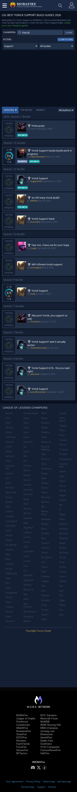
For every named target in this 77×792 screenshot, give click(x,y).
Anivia (9, 446)
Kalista (27, 475)
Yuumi (62, 576)
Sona (44, 604)
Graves (9, 611)
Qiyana (45, 482)
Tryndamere (65, 459)
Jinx (25, 460)
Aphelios (10, 456)
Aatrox (9, 413)
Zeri (61, 595)
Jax (25, 446)
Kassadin (28, 489)
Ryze (43, 538)
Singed (44, 581)
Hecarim (10, 621)
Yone (61, 562)
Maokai (27, 584)
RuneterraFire (23, 731)
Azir (8, 478)
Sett (43, 562)
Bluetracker (46, 734)
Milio (26, 599)
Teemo (63, 440)
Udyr (61, 476)
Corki (8, 530)
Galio (8, 587)
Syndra (63, 413)
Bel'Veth (10, 487)
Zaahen (63, 581)
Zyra (61, 614)
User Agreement (14, 781)
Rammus (45, 497)
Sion (43, 585)
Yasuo (62, 557)
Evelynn (10, 563)
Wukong (63, 538)
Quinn (44, 487)
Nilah (44, 437)
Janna (26, 437)
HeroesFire (22, 750)
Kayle (26, 499)
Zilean (62, 604)
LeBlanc (28, 532)
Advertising (49, 781)
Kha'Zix (27, 513)
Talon (62, 430)
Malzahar (28, 580)
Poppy (44, 473)
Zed (61, 590)
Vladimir (63, 523)
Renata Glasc (45, 513)
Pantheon (46, 468)
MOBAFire (22, 715)
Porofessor (22, 721)
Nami (44, 413)
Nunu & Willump (45, 448)
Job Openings (64, 781)
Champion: (9, 32)
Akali (8, 422)
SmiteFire (21, 734)
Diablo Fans (46, 740)
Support (41, 786)
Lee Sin (27, 537)
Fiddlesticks (12, 573)
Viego (62, 514)
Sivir (43, 590)
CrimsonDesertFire (50, 750)
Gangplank (11, 592)
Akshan (9, 427)
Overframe (46, 743)
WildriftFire (22, 728)
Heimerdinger (31, 413)
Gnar (8, 602)
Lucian (27, 560)
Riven (44, 528)
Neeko (44, 427)
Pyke (43, 478)
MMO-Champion (49, 728)
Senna (44, 552)
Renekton (46, 519)
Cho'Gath (10, 525)
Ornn (44, 463)
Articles (52, 786)
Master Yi (28, 589)
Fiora (8, 578)
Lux (25, 570)
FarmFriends (23, 743)
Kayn (26, 503)
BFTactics (21, 753)
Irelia (26, 427)
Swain (44, 614)
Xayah (62, 543)
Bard (8, 482)
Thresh (63, 444)
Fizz (8, 582)
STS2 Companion (49, 747)
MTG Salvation (48, 715)
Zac (61, 585)
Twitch (62, 471)
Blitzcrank (11, 492)
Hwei (26, 418)
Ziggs (62, 600)
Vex (61, 504)
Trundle (63, 454)
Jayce (26, 451)
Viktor (62, 519)
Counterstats (23, 724)
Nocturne (46, 441)
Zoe (61, 609)
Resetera (21, 740)
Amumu (10, 441)
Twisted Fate (63, 465)
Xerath (62, 547)
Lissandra (29, 551)
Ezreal (9, 568)
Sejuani (45, 547)
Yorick (62, 566)
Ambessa (10, 437)
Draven (9, 549)
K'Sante (27, 465)
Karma (27, 479)
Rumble (45, 533)
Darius (9, 535)
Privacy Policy (33, 781)
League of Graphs (26, 718)
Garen (9, 597)
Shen (44, 571)
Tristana (63, 449)
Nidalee (45, 432)
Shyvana (45, 576)
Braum (9, 501)
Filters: (7, 39)
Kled (26, 522)
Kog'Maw (28, 527)
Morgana (28, 616)
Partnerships (27, 786)
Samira (45, 543)
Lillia (26, 546)
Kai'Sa (27, 470)
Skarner (45, 595)
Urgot (62, 481)
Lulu (26, 565)
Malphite (28, 575)
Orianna (45, 459)
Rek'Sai (45, 501)
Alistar (9, 432)
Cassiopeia (11, 521)
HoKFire (44, 753)
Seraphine (46, 557)
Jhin (25, 456)
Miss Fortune (28, 605)
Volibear (63, 528)
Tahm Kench (62, 419)
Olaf (43, 454)
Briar (8, 506)
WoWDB (45, 721)
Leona (27, 541)
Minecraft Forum (49, 718)
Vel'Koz (63, 500)
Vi (60, 509)
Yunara (63, 571)
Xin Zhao (63, 552)
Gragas (9, 606)
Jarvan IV (28, 441)
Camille (9, 516)
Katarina (28, 494)
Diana (9, 540)
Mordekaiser (30, 611)
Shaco (44, 566)
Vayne (62, 490)
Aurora (9, 473)
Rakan (44, 492)
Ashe (8, 460)
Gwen (9, 616)
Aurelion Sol (10, 467)
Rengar (45, 523)
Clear (69, 32)
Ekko (8, 554)
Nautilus (45, 422)
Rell (43, 506)
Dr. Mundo (11, 544)
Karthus (28, 484)
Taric (61, 435)
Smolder (45, 600)
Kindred (28, 518)
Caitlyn (9, 511)
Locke (27, 556)
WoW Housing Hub (50, 724)
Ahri (8, 418)
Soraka (45, 609)
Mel (25, 594)
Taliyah (63, 425)
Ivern (26, 432)
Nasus (44, 418)
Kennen (27, 508)
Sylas (44, 619)
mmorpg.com (47, 731)
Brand (9, 497)
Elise (8, 559)
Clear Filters (65, 39)
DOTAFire (21, 737)
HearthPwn (46, 737)
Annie (9, 451)
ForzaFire (21, 747)
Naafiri (27, 621)
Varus (62, 485)
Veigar (62, 495)
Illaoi (26, 422)
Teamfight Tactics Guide (38, 630)
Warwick (63, 533)
